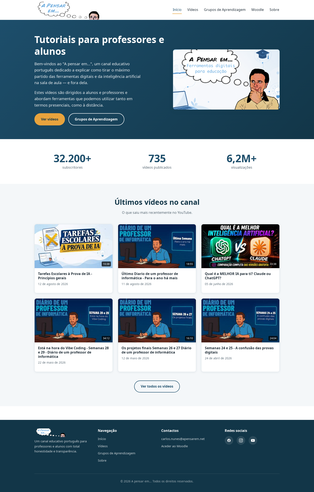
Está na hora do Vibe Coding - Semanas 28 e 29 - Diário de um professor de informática (73, 352)
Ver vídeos (49, 119)
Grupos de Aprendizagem (225, 9)
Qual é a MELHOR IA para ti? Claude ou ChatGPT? (238, 275)
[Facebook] (229, 440)
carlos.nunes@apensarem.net (183, 439)
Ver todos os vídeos (157, 386)
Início (177, 9)
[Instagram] (241, 440)
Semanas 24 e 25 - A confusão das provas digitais (239, 350)
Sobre (274, 9)
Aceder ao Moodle (174, 446)
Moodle (257, 9)
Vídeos (192, 9)
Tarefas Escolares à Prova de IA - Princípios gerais (65, 275)
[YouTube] (253, 440)
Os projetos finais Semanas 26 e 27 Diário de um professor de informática (156, 350)
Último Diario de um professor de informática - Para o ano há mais (150, 275)
